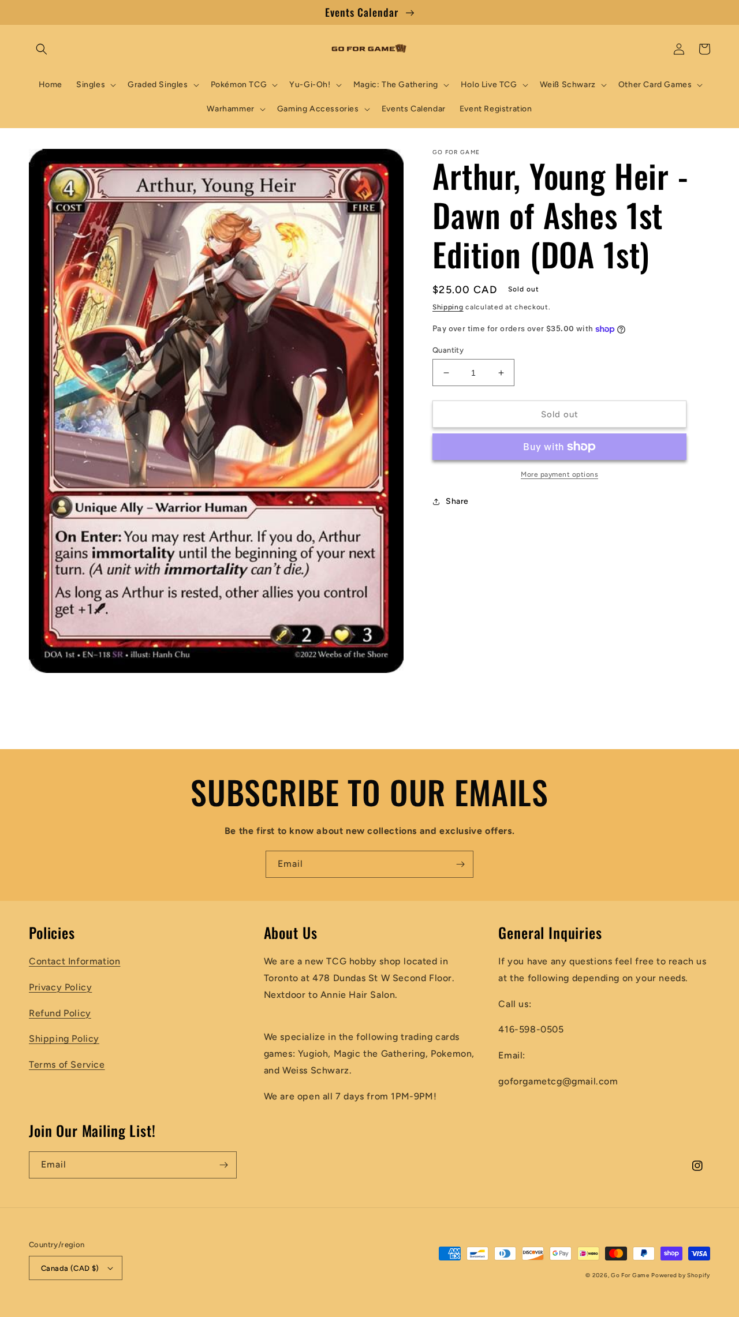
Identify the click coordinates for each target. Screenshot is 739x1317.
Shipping (448, 307)
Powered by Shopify (680, 1275)
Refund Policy (60, 1013)
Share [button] (457, 501)
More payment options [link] (559, 474)
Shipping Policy (64, 1038)
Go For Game (630, 1275)
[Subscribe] (460, 864)
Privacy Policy (60, 987)
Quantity (448, 350)
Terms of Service (67, 1064)
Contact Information (74, 961)
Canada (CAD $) (70, 1268)
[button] (41, 49)
